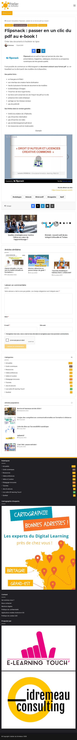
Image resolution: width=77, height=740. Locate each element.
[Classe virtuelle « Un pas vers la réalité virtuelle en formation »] (15, 260)
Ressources (9, 369)
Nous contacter (7, 603)
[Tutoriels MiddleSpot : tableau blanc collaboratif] (62, 262)
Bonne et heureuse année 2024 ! (29, 408)
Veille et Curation (11, 376)
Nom (7, 316)
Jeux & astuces (11, 386)
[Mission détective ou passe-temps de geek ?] (38, 260)
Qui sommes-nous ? (8, 600)
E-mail (7, 325)
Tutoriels (8, 382)
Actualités (15, 21)
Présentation (33, 25)
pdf (62, 197)
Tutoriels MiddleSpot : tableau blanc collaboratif (61, 272)
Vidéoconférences (12, 373)
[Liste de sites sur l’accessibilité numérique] (10, 429)
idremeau (11, 45)
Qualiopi (8, 392)
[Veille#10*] (10, 438)
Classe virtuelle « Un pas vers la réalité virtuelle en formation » (14, 270)
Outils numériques (20, 25)
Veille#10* (20, 435)
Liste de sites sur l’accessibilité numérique (33, 426)
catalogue (17, 197)
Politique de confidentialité (10, 609)
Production (42, 25)
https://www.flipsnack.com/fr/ (61, 190)
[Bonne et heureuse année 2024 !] (10, 411)
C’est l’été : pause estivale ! (27, 444)
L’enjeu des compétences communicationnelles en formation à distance (44, 417)
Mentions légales (7, 606)
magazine (52, 197)
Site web (43, 325)
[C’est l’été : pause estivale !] (10, 447)
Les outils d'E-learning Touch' (15, 389)
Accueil (8, 21)
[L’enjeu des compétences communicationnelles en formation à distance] (10, 420)
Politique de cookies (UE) (10, 616)
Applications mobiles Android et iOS (13, 612)
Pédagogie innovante (12, 379)
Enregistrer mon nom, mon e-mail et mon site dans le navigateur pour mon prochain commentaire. (37, 334)
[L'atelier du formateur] (10, 5)
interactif (40, 197)
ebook (28, 197)
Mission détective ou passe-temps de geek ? (37, 269)
